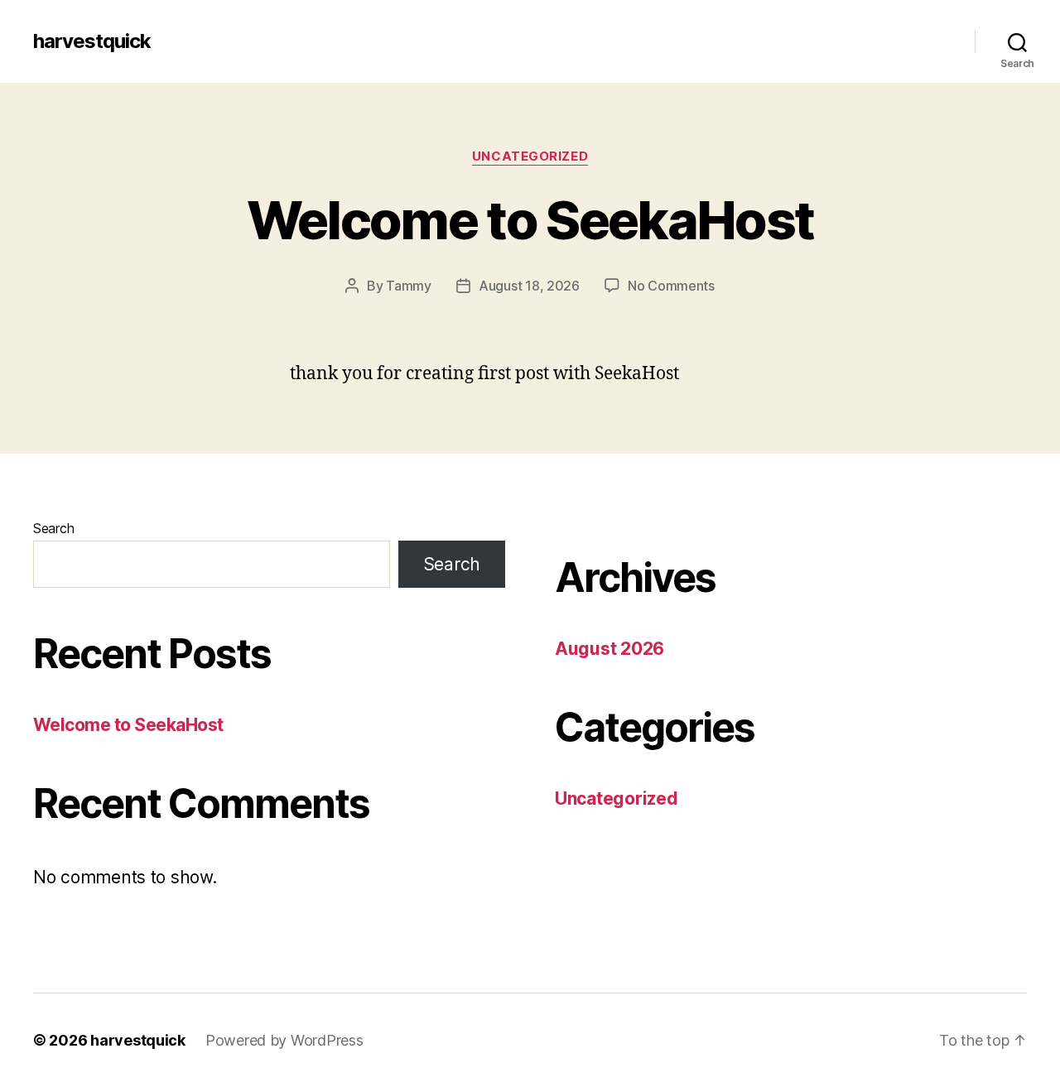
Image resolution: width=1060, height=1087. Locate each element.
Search (53, 528)
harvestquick (92, 41)
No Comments (671, 285)
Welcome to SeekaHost (530, 220)
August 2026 (609, 648)
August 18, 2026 (529, 285)
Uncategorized (530, 156)
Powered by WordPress (284, 1040)
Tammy (408, 285)
